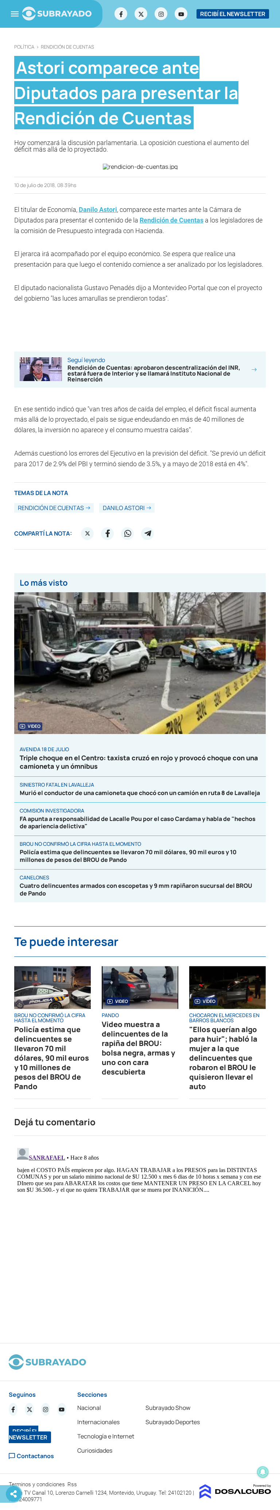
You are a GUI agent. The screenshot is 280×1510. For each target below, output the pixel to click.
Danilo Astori (98, 209)
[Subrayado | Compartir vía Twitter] (87, 533)
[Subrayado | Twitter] (141, 14)
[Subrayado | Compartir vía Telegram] (147, 533)
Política (24, 47)
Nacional (89, 1408)
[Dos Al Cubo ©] (235, 1496)
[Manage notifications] (263, 1472)
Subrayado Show (167, 1408)
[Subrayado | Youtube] (181, 14)
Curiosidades (94, 1450)
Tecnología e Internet (105, 1436)
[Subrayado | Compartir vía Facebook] (107, 533)
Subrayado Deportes (172, 1422)
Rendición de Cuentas (67, 47)
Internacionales (98, 1422)
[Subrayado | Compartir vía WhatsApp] (127, 533)
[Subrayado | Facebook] (121, 14)
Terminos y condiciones (37, 1484)
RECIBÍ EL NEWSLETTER (232, 14)
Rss (72, 1484)
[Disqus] (140, 1236)
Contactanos (35, 1456)
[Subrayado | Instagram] (161, 14)
